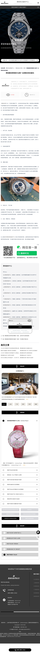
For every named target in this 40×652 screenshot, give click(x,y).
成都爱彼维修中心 (7, 317)
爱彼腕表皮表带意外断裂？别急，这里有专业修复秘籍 (17, 335)
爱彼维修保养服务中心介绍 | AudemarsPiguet (17, 420)
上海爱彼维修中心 (7, 286)
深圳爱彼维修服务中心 (10, 236)
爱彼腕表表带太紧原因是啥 (26, 352)
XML (20, 631)
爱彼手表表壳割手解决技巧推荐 (14, 479)
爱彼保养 (4, 103)
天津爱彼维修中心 (7, 311)
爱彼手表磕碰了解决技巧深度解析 (8, 350)
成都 (36, 404)
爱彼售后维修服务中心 (34, 622)
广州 (17, 404)
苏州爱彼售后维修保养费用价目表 (10, 509)
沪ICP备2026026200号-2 (24, 629)
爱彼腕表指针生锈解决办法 (26, 348)
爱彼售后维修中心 (10, 68)
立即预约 (20, 327)
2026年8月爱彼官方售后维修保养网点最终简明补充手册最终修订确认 (16, 348)
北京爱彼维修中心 (7, 274)
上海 (10, 404)
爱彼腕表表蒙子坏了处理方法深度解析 (28, 350)
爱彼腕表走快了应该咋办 (25, 355)
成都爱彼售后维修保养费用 (10, 518)
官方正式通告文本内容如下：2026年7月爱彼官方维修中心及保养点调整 (17, 357)
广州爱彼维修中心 (7, 299)
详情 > (27, 399)
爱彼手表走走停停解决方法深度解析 (15, 489)
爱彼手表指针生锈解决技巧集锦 (14, 503)
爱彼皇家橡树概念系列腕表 (29, 514)
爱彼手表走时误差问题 (12, 470)
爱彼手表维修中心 (10, 514)
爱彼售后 (29, 509)
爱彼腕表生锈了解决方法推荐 (26, 357)
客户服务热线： (20, 627)
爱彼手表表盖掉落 (29, 518)
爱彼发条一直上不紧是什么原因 (14, 474)
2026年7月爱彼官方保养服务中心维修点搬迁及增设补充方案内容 (15, 352)
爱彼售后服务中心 (23, 2)
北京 (4, 404)
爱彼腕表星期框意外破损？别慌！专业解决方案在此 (16, 339)
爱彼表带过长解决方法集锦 (13, 498)
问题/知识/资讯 (19, 68)
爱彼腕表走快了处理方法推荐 (7, 355)
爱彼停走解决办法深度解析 (13, 484)
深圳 (24, 68)
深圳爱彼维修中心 (7, 305)
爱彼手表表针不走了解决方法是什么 (15, 494)
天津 (30, 404)
